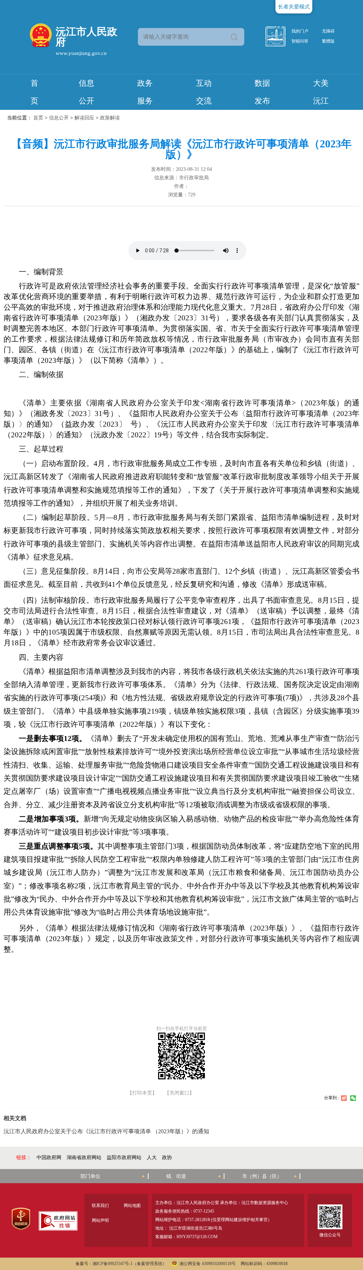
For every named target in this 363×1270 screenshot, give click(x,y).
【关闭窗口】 (179, 1093)
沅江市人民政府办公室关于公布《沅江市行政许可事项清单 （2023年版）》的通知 (106, 1131)
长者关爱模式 (294, 7)
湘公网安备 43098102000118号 (207, 1263)
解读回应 (84, 117)
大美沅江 (321, 92)
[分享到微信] (353, 1098)
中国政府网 (49, 1157)
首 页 (34, 92)
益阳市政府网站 (124, 1157)
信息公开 (86, 92)
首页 (38, 117)
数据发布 (262, 92)
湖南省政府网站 (84, 1157)
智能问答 (299, 41)
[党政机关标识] (20, 1219)
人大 (152, 1157)
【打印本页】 (142, 1093)
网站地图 (132, 1205)
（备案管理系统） (150, 1263)
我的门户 (299, 31)
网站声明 (100, 1220)
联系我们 (100, 1205)
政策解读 (110, 117)
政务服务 (145, 92)
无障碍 (328, 31)
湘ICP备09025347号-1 (113, 1263)
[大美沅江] (279, 36)
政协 (167, 1157)
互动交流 (204, 92)
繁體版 (328, 41)
